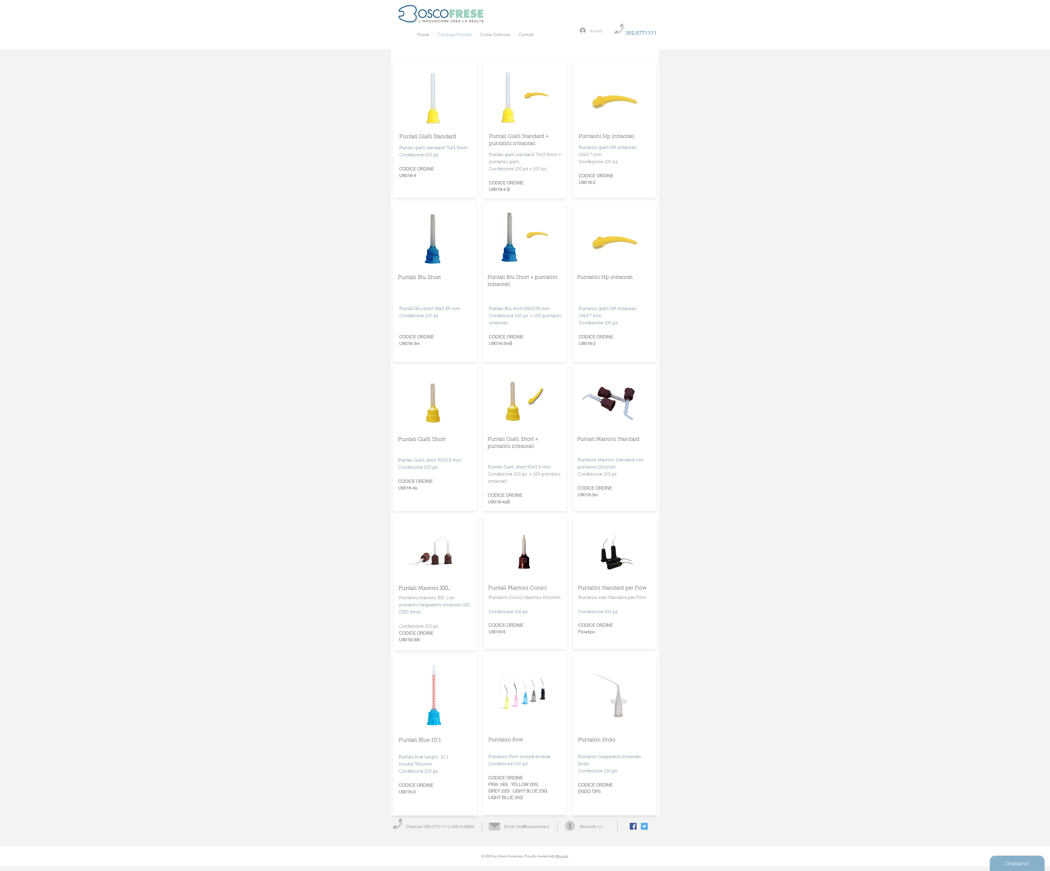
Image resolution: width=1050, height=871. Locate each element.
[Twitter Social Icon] (644, 826)
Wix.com (562, 856)
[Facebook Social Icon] (633, 826)
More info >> (591, 826)
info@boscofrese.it (532, 826)
